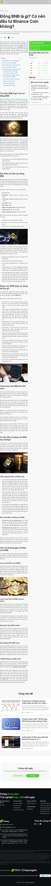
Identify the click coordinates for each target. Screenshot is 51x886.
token (15, 144)
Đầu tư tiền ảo (4, 42)
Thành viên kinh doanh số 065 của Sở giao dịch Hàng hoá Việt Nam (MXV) (19, 875)
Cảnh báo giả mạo (44, 813)
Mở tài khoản (18, 776)
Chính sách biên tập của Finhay (11, 33)
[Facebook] (38, 824)
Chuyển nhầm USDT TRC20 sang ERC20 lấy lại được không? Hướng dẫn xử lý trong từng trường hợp (35, 720)
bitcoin (19, 520)
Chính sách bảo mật (45, 805)
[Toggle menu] (49, 2)
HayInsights (30, 809)
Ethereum (13, 104)
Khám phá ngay (34, 49)
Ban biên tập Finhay (27, 31)
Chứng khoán (16, 807)
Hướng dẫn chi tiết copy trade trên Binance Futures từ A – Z (35, 738)
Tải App (32, 776)
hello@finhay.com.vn (10, 827)
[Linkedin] (40, 824)
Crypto (6, 10)
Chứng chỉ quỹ (17, 805)
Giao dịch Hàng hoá (18, 809)
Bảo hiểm (2, 805)
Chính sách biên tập (45, 803)
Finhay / (2, 10)
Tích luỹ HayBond (18, 803)
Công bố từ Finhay (45, 811)
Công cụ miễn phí (31, 803)
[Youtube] (35, 824)
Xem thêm (32, 57)
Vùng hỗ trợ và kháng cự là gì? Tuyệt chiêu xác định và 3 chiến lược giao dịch (34, 702)
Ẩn (20, 58)
